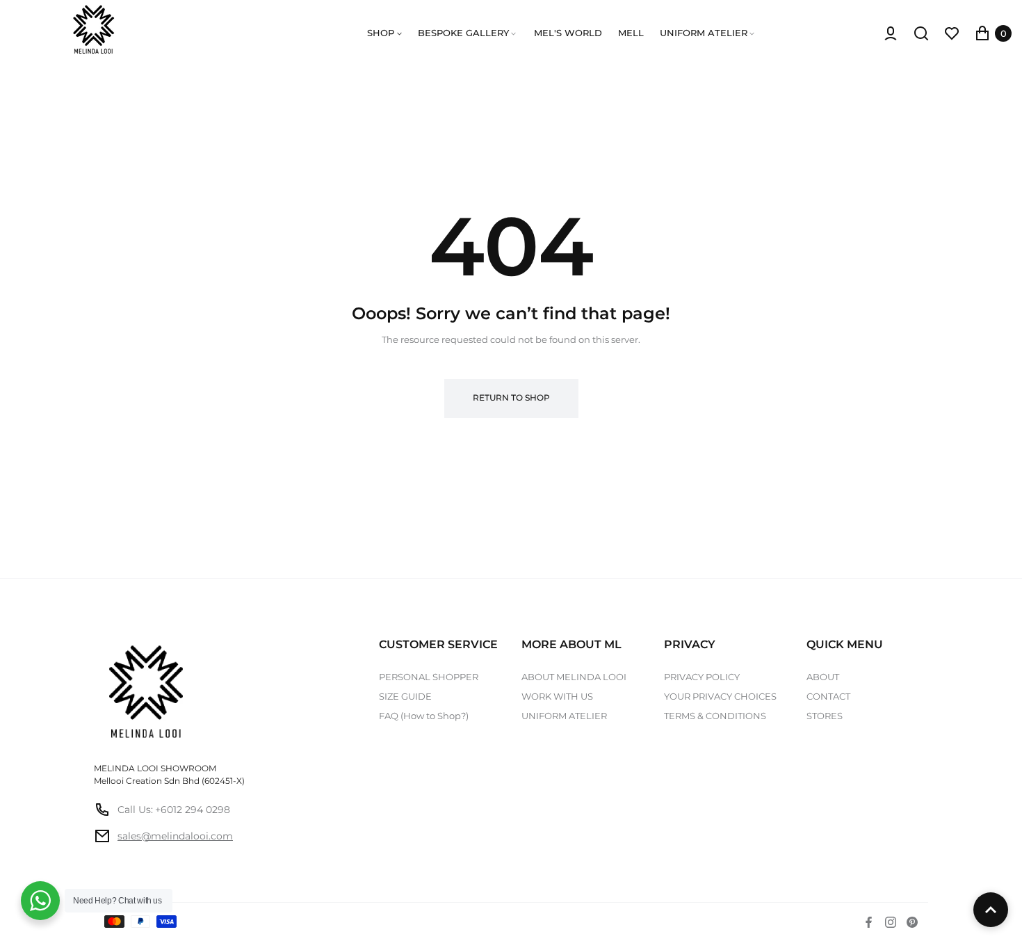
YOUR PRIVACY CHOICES (720, 696)
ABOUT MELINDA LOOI (573, 676)
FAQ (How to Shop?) (424, 715)
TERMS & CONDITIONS (715, 715)
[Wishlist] (951, 33)
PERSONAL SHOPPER (428, 676)
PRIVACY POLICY (702, 676)
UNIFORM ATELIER (564, 715)
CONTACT (828, 696)
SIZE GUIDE (405, 696)
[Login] (890, 33)
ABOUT (822, 676)
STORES (824, 715)
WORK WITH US (557, 696)
